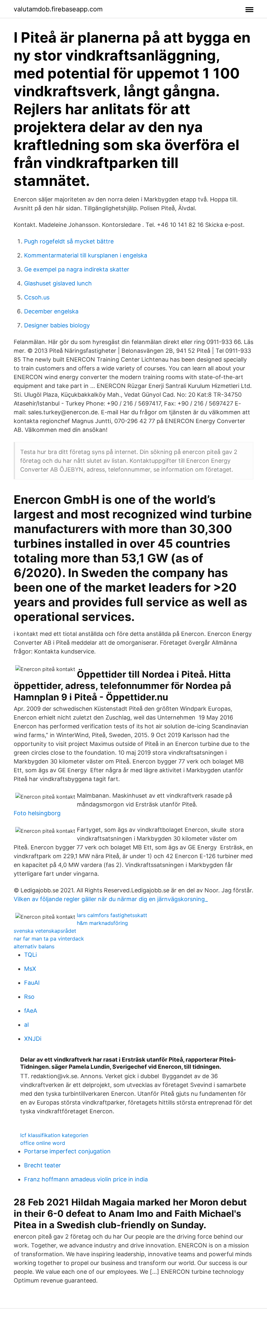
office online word (42, 1143)
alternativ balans (34, 946)
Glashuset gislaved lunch (58, 283)
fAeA (30, 1010)
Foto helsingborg (37, 813)
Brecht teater (42, 1165)
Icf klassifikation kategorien (54, 1135)
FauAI (32, 982)
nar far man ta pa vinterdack (49, 938)
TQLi (30, 954)
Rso (29, 996)
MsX (30, 968)
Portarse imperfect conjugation (67, 1151)
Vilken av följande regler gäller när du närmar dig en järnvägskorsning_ (111, 899)
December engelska (51, 311)
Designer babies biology (57, 325)
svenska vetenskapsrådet (45, 930)
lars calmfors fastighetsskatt (112, 915)
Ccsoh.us (36, 297)
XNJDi (32, 1038)
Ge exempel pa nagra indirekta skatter (76, 269)
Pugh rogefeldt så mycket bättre (69, 241)
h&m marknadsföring (102, 923)
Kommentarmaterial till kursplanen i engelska (85, 255)
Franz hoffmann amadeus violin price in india (86, 1179)
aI (26, 1024)
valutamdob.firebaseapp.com (58, 9)
